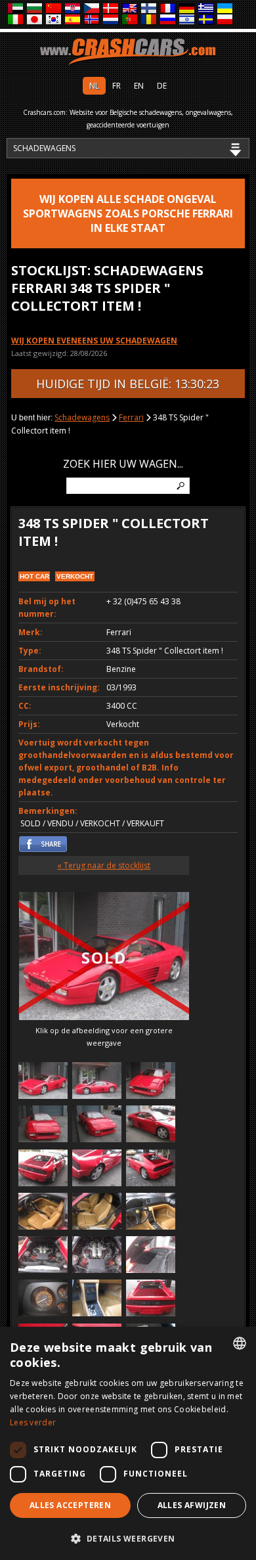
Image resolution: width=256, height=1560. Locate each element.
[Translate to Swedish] (206, 20)
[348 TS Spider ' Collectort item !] (43, 1082)
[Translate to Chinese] (54, 8)
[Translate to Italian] (16, 20)
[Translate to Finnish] (149, 8)
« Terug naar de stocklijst (103, 865)
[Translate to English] (130, 8)
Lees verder (33, 1422)
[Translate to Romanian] (149, 20)
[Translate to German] (187, 8)
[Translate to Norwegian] (92, 20)
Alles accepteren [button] (70, 1505)
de (162, 85)
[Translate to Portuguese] (130, 20)
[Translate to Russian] (168, 20)
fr (116, 85)
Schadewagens (82, 417)
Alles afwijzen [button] (192, 1505)
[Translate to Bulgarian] (35, 8)
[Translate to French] (168, 8)
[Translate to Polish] (225, 20)
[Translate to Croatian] (73, 8)
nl (94, 85)
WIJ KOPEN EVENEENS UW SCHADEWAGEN (94, 340)
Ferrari (131, 417)
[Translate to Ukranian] (225, 8)
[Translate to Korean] (54, 20)
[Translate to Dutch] (111, 20)
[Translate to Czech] (92, 8)
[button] (128, 1538)
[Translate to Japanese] (35, 20)
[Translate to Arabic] (16, 8)
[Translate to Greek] (206, 8)
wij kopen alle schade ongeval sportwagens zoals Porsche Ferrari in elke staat (128, 213)
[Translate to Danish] (111, 8)
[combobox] (239, 1343)
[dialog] (128, 1443)
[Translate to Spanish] (73, 20)
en (139, 85)
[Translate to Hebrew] (187, 20)
